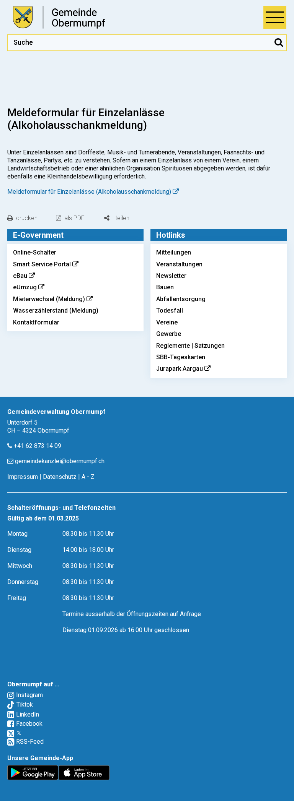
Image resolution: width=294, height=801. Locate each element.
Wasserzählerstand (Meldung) (55, 310)
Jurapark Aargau (179, 368)
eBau (20, 275)
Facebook (29, 723)
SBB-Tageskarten (180, 357)
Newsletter (171, 275)
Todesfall (169, 310)
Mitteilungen (173, 252)
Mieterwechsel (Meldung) (49, 299)
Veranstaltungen (179, 264)
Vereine (167, 322)
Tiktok (24, 704)
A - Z (88, 476)
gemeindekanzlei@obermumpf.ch (60, 461)
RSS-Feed (30, 741)
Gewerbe (168, 333)
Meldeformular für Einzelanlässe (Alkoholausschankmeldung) (89, 191)
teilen (121, 218)
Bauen (165, 287)
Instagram (29, 695)
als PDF (74, 218)
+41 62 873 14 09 (37, 445)
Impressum (22, 476)
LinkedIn (27, 714)
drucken (27, 218)
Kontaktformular (36, 322)
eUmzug (25, 287)
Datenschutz (60, 476)
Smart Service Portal (42, 264)
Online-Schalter (34, 252)
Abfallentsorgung (181, 299)
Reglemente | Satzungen (190, 345)
